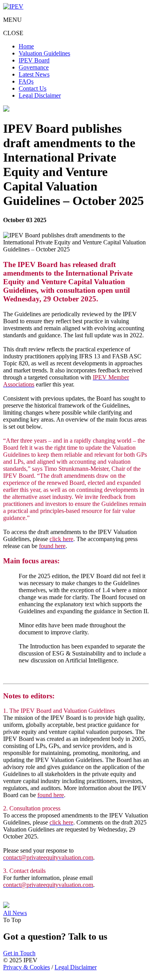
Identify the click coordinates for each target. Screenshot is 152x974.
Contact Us (32, 88)
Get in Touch (19, 953)
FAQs (26, 81)
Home (26, 46)
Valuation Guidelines (44, 53)
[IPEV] (13, 6)
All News (15, 913)
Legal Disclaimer (40, 95)
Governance (34, 67)
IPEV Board (34, 60)
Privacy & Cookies (26, 967)
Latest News (34, 74)
